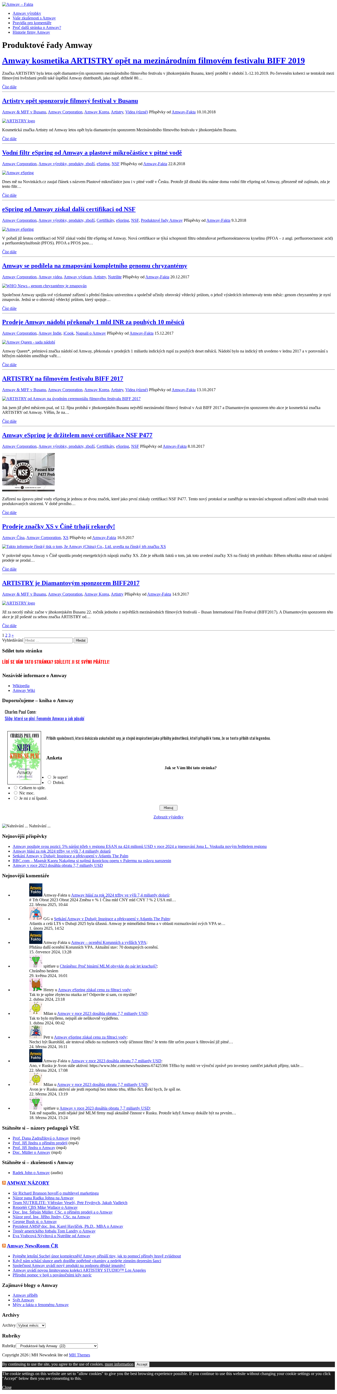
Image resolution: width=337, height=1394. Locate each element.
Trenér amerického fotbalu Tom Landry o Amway (54, 1231)
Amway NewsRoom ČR (32, 1246)
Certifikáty (105, 220)
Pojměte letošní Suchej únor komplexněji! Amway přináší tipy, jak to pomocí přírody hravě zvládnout (97, 1256)
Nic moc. (26, 793)
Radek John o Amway (31, 1172)
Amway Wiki (24, 690)
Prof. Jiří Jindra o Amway (34, 1147)
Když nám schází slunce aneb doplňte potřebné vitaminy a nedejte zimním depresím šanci (87, 1261)
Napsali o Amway (91, 333)
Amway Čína (13, 537)
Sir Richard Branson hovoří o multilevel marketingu (56, 1193)
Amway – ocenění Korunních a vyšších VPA (108, 942)
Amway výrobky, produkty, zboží (66, 164)
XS (65, 537)
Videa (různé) (136, 112)
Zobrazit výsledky (168, 817)
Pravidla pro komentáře (32, 23)
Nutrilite (115, 277)
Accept (142, 1364)
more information (119, 1364)
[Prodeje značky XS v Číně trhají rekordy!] (84, 546)
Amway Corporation (65, 112)
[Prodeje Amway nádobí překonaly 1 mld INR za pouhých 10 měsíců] (28, 342)
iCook (68, 333)
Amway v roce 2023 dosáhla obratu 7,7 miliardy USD (58, 865)
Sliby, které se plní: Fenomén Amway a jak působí (44, 718)
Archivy (9, 1325)
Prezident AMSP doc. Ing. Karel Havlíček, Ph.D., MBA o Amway (68, 1226)
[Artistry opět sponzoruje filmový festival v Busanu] (18, 121)
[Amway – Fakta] (168, 4)
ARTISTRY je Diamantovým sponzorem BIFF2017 (71, 583)
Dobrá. (59, 782)
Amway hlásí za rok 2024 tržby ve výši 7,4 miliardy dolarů (62, 851)
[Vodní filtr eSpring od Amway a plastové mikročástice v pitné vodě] (18, 172)
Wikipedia (21, 685)
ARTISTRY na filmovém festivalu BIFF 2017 (62, 378)
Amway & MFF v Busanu (24, 112)
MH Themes (79, 1355)
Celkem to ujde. (32, 788)
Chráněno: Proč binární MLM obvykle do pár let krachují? (108, 966)
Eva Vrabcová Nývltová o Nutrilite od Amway (51, 1236)
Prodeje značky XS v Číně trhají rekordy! (58, 526)
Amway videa (50, 277)
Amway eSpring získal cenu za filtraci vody (94, 990)
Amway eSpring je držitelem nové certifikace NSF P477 (77, 435)
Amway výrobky (27, 13)
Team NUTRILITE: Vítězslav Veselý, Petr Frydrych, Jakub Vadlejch (70, 1202)
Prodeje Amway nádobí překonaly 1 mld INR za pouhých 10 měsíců (93, 322)
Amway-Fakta (184, 112)
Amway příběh (25, 1295)
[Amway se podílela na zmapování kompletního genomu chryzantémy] (44, 286)
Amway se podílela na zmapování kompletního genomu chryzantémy (94, 265)
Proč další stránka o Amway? (37, 27)
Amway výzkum (78, 277)
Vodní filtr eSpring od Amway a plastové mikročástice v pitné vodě (92, 152)
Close (7, 1387)
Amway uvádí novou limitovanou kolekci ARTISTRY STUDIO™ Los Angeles (79, 1270)
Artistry (117, 112)
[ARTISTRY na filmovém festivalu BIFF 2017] (71, 398)
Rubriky (9, 1345)
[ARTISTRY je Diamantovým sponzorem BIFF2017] (18, 603)
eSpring (103, 164)
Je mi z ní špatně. (33, 798)
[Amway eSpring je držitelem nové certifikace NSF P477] (28, 490)
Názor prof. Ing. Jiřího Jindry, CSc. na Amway (51, 1217)
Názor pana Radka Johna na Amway (43, 1198)
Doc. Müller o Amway (31, 1152)
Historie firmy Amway (31, 32)
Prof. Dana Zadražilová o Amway (41, 1138)
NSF (116, 164)
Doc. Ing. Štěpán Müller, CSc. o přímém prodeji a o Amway (63, 1212)
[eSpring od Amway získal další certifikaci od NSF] (18, 229)
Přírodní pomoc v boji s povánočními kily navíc (52, 1275)
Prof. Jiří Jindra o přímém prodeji (40, 1143)
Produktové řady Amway (162, 220)
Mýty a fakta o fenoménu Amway (41, 1304)
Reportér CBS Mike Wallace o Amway (45, 1207)
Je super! (60, 777)
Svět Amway (23, 1300)
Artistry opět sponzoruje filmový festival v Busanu (70, 100)
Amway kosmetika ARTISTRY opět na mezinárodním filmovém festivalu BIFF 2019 (153, 60)
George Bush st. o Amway (35, 1221)
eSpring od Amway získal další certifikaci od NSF (69, 209)
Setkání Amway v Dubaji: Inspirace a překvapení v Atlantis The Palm (70, 856)
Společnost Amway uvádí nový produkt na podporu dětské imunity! (69, 1265)
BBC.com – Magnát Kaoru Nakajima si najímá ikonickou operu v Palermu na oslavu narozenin (92, 860)
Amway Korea (96, 112)
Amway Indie (49, 333)
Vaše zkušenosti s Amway (34, 18)
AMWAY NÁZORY (28, 1183)
